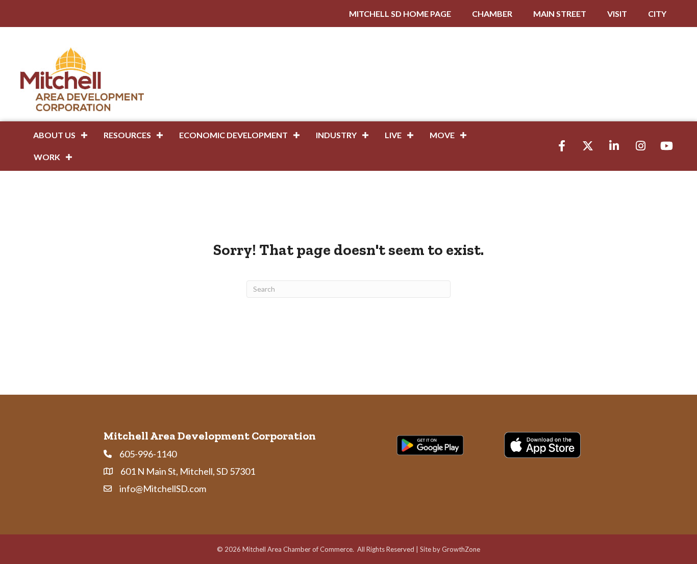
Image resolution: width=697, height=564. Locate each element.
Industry (336, 135)
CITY (657, 13)
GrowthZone (461, 549)
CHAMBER (492, 13)
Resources (127, 135)
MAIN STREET (559, 13)
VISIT (617, 13)
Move (442, 135)
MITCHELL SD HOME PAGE (400, 13)
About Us (54, 135)
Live (393, 135)
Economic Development (233, 135)
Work (47, 157)
